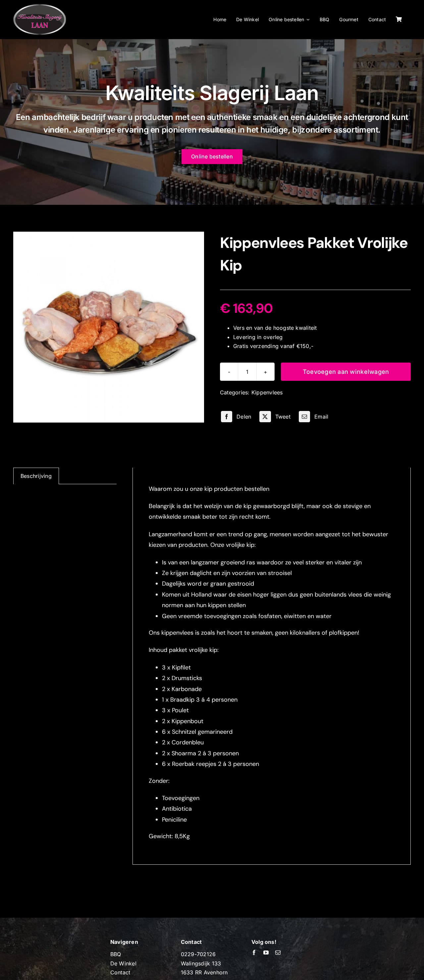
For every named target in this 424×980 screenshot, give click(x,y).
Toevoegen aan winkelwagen (346, 371)
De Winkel (123, 963)
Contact (120, 972)
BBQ (115, 954)
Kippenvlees (267, 392)
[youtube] (266, 952)
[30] (108, 327)
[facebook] (254, 952)
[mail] (278, 952)
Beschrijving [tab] (36, 476)
